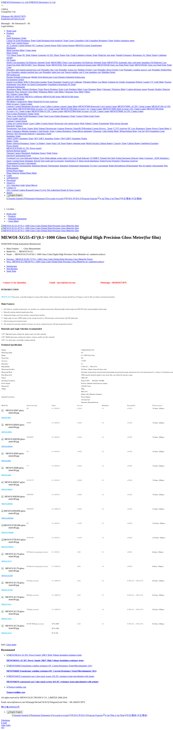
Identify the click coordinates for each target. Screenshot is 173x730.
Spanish (19, 198)
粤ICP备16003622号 (10, 707)
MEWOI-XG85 (6, 618)
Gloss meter (11, 644)
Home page (11, 31)
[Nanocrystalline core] (16, 687)
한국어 (76, 198)
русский (59, 198)
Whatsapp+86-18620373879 (13, 16)
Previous (49, 259)
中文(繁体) (136, 198)
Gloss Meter (13, 221)
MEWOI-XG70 (6, 561)
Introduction (11, 266)
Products (12, 216)
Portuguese (40, 198)
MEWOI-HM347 (7, 489)
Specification (12, 269)
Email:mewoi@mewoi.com (12, 19)
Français (93, 198)
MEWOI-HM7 (6, 417)
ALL (8, 36)
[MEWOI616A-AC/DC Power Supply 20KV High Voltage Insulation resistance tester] (44, 655)
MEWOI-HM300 (7, 504)
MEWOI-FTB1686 (7, 532)
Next (55, 261)
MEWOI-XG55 (6, 604)
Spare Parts (11, 271)
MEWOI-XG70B (6, 590)
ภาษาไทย (114, 198)
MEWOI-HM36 (6, 432)
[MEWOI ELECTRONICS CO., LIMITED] (86, 2)
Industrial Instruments (17, 219)
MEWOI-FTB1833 (7, 547)
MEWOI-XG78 (6, 633)
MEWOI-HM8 (6, 475)
